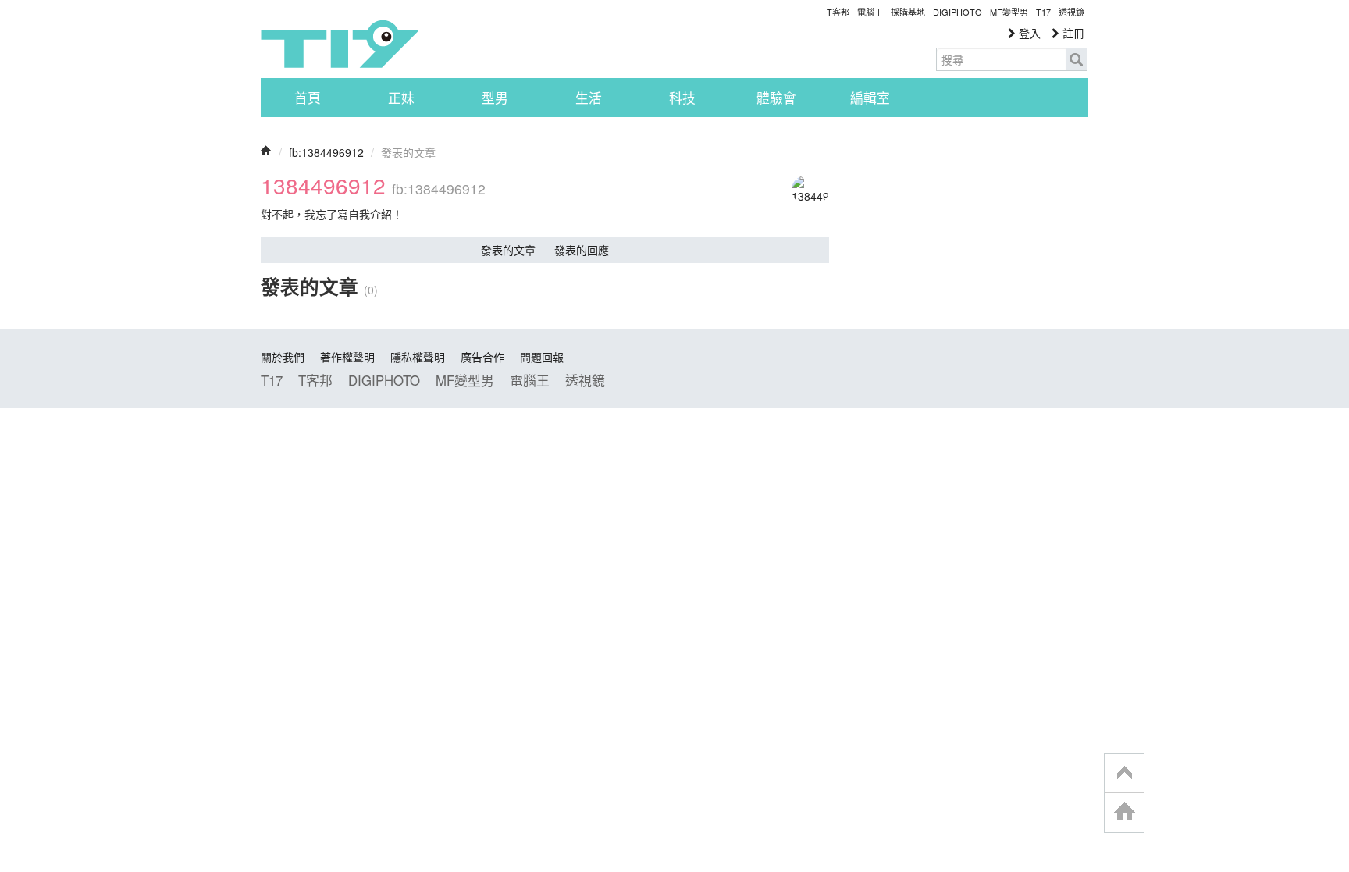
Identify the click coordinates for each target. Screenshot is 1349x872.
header (1124, 773)
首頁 (307, 97)
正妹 (401, 97)
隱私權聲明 (417, 357)
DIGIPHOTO (957, 11)
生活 (588, 97)
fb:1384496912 (326, 152)
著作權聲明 (347, 357)
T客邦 (838, 11)
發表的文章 (508, 250)
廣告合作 (482, 357)
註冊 (1071, 33)
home (1124, 812)
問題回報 (542, 357)
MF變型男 (1009, 11)
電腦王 (870, 11)
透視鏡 (1071, 11)
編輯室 (870, 97)
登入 (1028, 33)
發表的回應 (581, 250)
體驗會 (776, 97)
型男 (495, 97)
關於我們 (282, 357)
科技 (682, 97)
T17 (339, 44)
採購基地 (908, 11)
